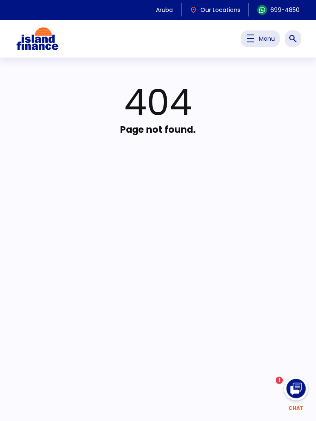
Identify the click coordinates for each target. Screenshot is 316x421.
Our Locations (215, 9)
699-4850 (285, 10)
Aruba (164, 10)
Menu (260, 38)
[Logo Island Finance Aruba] (37, 38)
